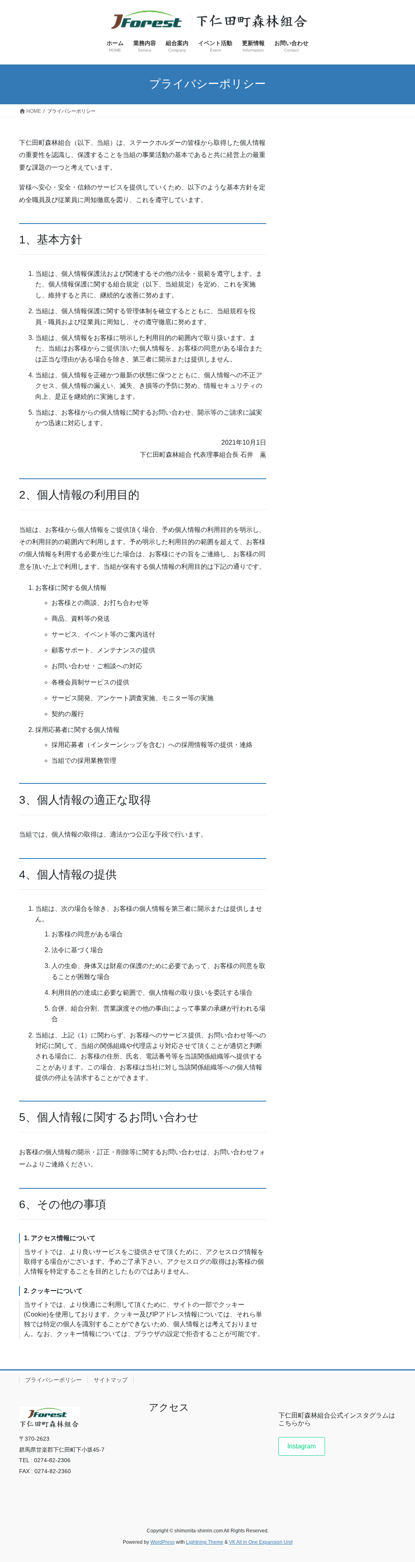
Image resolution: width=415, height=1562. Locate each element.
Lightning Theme (204, 1542)
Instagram (301, 1446)
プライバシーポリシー (53, 1380)
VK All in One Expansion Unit (261, 1542)
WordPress (162, 1542)
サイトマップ (111, 1380)
